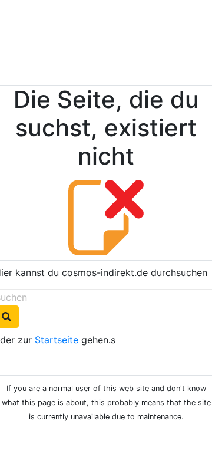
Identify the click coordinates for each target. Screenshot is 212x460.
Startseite (56, 340)
